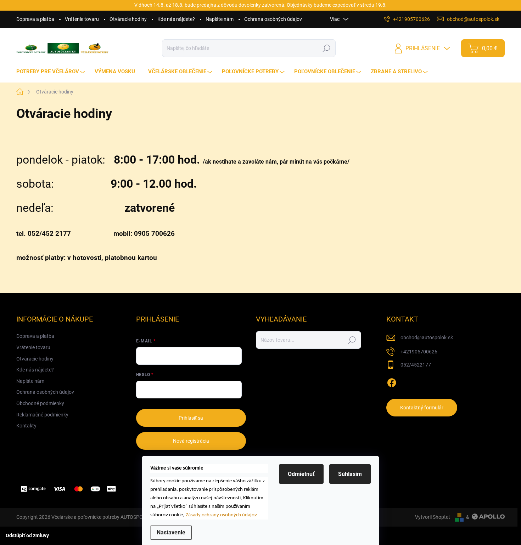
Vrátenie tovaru (82, 19)
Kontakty (26, 425)
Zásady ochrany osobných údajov (221, 515)
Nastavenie (171, 532)
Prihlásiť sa (191, 418)
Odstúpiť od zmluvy (27, 535)
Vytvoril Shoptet (432, 517)
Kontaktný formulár (421, 407)
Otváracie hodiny (128, 19)
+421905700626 (418, 351)
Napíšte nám (220, 19)
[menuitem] (51, 71)
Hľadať (326, 48)
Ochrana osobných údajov (273, 19)
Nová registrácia (191, 441)
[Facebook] (391, 381)
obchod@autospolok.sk (426, 337)
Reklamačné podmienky (42, 415)
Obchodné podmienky (40, 403)
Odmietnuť (301, 474)
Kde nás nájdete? (176, 19)
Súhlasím (350, 474)
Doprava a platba (35, 19)
